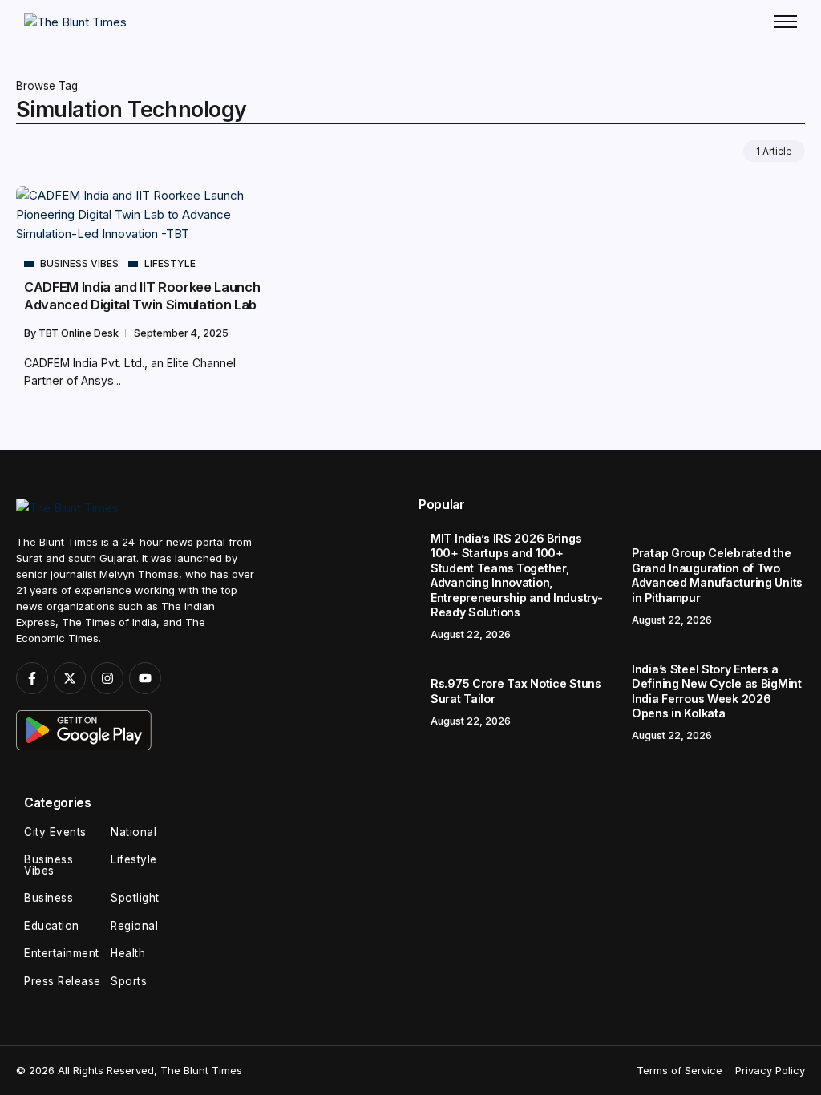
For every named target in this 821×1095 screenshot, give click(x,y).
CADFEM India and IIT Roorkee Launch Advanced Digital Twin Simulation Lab (142, 295)
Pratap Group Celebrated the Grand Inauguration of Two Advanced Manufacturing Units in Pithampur (717, 575)
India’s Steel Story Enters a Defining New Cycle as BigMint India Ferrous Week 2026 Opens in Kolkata (717, 691)
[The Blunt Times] (75, 21)
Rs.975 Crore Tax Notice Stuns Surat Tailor (516, 691)
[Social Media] (32, 678)
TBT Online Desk (79, 333)
